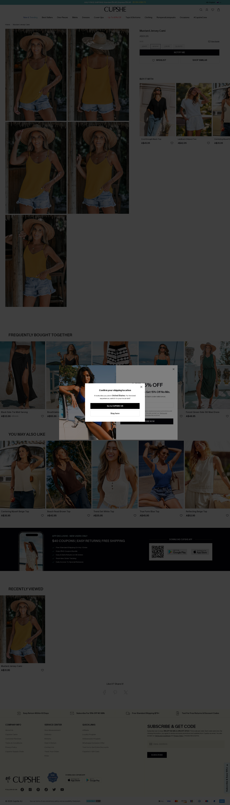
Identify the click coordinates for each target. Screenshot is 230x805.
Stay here (115, 413)
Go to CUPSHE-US (115, 406)
